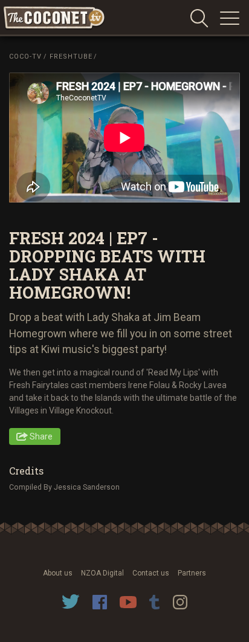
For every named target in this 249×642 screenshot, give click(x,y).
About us (58, 573)
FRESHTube (71, 56)
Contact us (150, 573)
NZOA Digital (102, 573)
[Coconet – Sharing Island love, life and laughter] (54, 18)
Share (41, 436)
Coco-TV (25, 56)
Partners (192, 573)
